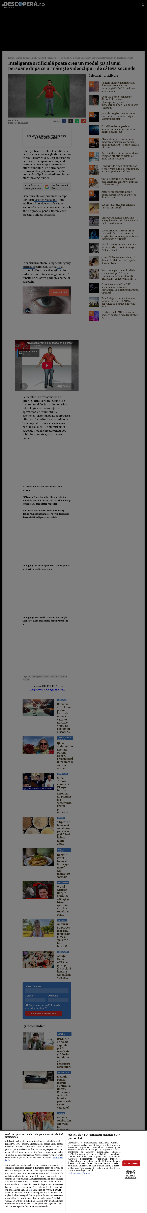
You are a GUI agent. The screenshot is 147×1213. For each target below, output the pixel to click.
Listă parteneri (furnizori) (80, 1173)
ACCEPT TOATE (131, 1163)
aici (30, 1190)
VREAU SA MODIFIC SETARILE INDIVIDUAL (130, 1174)
